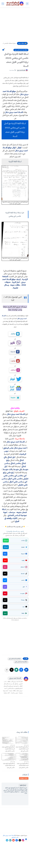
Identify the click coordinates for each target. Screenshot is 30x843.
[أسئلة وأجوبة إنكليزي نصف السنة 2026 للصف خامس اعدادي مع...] (8, 740)
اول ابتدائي (11, 457)
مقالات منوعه (15, 285)
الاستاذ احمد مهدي (21, 70)
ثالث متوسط (7, 469)
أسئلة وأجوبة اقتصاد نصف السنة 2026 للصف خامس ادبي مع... (22, 749)
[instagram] (23, 840)
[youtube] (13, 840)
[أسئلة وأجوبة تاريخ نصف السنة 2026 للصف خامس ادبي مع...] (8, 756)
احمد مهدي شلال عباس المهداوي (15, 447)
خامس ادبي (18, 475)
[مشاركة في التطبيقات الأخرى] (7, 670)
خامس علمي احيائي (15, 478)
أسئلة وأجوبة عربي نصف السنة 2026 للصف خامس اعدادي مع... (22, 765)
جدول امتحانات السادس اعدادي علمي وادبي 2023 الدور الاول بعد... (9, 43)
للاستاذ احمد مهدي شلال (16, 414)
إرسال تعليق (23, 785)
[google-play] (10, 840)
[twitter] (20, 840)
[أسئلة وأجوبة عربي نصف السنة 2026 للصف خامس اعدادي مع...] (21, 756)
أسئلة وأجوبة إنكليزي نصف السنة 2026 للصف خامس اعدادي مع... (8, 749)
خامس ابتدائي (15, 463)
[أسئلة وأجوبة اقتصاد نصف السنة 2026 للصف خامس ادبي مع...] (21, 740)
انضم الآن (6, 540)
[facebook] (16, 840)
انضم (5, 580)
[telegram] (7, 840)
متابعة (5, 553)
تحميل (5, 613)
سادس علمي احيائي (16, 481)
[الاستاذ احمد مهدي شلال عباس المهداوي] (15, 3)
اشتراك (5, 560)
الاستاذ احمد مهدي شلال (14, 112)
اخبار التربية (16, 282)
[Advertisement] (15, 25)
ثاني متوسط (17, 469)
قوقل (19, 147)
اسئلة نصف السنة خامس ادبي (21, 50)
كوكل (14, 147)
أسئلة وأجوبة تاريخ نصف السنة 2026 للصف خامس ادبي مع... (9, 765)
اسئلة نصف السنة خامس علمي (21, 661)
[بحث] (3, 3)
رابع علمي (10, 472)
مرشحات (12, 512)
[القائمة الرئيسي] (27, 3)
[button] (21, 670)
